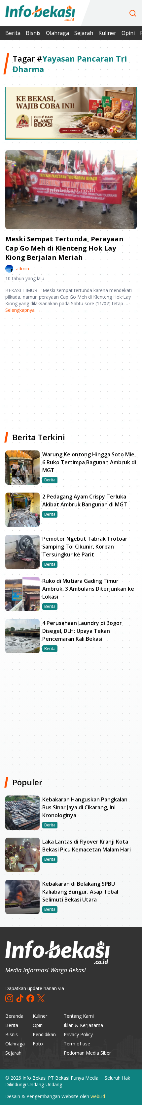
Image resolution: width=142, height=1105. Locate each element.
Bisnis (33, 33)
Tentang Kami (79, 1016)
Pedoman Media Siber (87, 1053)
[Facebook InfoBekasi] (30, 998)
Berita (12, 33)
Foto (38, 1043)
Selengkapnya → (23, 310)
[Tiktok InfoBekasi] (20, 998)
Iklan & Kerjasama (83, 1025)
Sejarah (83, 33)
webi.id (97, 1096)
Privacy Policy (78, 1034)
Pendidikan (44, 1034)
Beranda (14, 1016)
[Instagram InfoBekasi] (9, 998)
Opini (128, 33)
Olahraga (57, 33)
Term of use (77, 1043)
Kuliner (107, 33)
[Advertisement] (71, 370)
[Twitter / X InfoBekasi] (41, 998)
